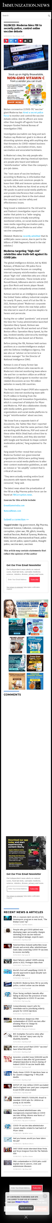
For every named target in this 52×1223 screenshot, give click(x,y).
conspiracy (37, 528)
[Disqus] (26, 731)
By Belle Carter (28, 1133)
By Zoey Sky (26, 1001)
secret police (16, 541)
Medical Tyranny (29, 534)
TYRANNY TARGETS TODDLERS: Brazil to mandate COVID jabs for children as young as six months (29, 1100)
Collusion (26, 528)
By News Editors (28, 1144)
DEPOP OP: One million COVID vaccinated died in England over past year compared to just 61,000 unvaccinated (30, 1087)
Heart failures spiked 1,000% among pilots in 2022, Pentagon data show (28, 961)
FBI (27, 531)
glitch (33, 531)
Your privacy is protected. (15, 587)
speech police (30, 541)
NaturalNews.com (12, 511)
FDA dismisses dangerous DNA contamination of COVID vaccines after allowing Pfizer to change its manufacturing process (29, 1022)
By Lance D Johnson (28, 1029)
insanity (40, 531)
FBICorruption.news (22, 495)
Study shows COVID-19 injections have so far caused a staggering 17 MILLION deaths (30, 1074)
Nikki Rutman (10, 537)
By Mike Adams (27, 925)
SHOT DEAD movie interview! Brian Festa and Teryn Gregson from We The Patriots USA (30, 1151)
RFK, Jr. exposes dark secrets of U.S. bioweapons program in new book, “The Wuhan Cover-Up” (30, 919)
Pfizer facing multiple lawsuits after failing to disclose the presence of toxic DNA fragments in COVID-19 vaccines (30, 995)
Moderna (42, 534)
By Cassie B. (26, 955)
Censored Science (12, 528)
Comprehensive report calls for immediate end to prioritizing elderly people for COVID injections (28, 1008)
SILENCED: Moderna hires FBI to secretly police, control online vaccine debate (30, 984)
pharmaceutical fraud (28, 537)
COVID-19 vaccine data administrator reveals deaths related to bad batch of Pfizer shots (29, 1128)
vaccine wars (17, 544)
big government (27, 525)
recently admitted (31, 236)
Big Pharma (42, 525)
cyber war (20, 531)
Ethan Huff (20, 36)
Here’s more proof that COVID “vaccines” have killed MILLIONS (30, 1048)
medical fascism (12, 534)
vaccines (28, 544)
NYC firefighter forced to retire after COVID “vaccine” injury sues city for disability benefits (28, 1036)
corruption (9, 531)
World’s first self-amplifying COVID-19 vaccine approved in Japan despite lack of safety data (29, 972)
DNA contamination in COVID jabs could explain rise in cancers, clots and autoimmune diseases (29, 1163)
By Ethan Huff (26, 940)
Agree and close (26, 1208)
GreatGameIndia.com (14, 505)
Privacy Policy (21, 1202)
